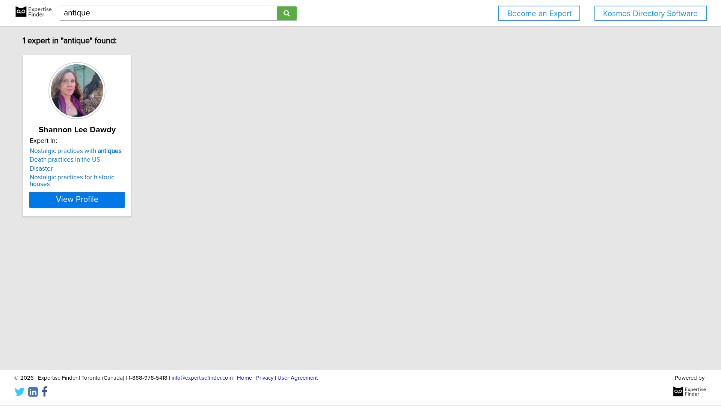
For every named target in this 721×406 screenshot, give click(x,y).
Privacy (264, 378)
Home (244, 378)
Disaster (41, 168)
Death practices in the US (65, 159)
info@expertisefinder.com (202, 378)
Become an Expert (539, 14)
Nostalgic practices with (76, 151)
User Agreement (298, 378)
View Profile (77, 199)
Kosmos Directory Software (650, 14)
